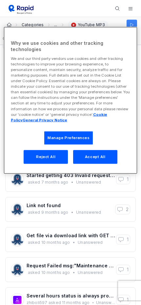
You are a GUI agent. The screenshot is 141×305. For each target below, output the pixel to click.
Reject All (45, 156)
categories (33, 25)
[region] (71, 100)
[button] (130, 8)
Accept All (95, 156)
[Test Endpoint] (132, 25)
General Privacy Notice (45, 119)
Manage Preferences (69, 137)
